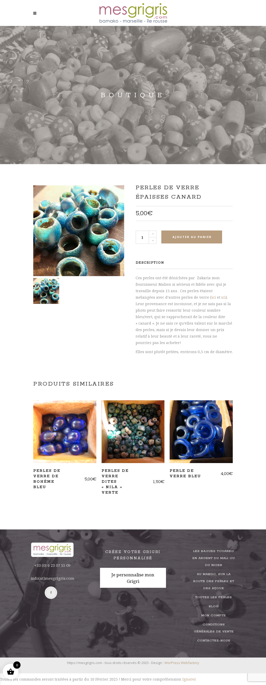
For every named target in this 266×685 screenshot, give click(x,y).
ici (213, 297)
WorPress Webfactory (181, 662)
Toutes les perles (213, 597)
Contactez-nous (213, 640)
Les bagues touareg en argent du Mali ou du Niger (213, 558)
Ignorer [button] (189, 679)
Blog (214, 606)
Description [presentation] (150, 263)
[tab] (150, 263)
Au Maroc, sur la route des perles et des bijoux (213, 581)
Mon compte (213, 615)
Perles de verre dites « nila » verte (115, 482)
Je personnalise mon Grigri (132, 578)
